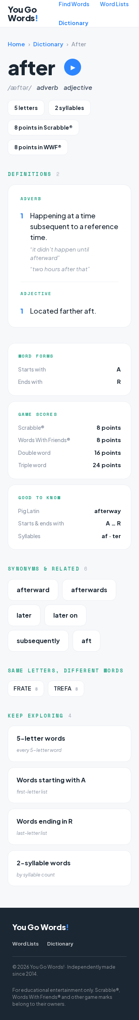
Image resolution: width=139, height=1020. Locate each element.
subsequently (38, 641)
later (24, 615)
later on (65, 615)
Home (16, 43)
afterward (33, 590)
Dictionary (73, 22)
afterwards (89, 590)
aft (86, 641)
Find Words (74, 3)
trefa (66, 688)
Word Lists (114, 3)
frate (26, 688)
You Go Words (23, 13)
